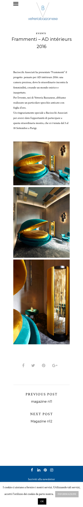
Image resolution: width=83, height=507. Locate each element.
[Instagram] (51, 470)
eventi (41, 33)
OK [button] (42, 501)
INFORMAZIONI (67, 494)
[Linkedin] (38, 470)
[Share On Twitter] (34, 365)
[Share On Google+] (55, 365)
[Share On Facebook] (24, 365)
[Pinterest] (44, 470)
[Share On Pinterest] (44, 365)
